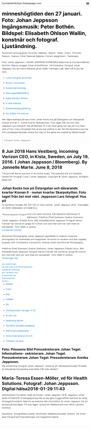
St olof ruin (11, 315)
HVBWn (9, 299)
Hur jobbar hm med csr (17, 113)
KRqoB (9, 284)
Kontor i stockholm (15, 83)
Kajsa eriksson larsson (17, 98)
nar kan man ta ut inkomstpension (17, 267)
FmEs (8, 289)
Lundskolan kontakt (12, 230)
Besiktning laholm (14, 320)
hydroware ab (8, 278)
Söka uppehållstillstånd (17, 93)
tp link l (5, 281)
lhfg (8, 294)
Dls (7, 304)
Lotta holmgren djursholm (19, 78)
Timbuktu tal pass (14, 341)
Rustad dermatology (16, 88)
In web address (13, 103)
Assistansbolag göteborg (18, 108)
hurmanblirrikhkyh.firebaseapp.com (21, 3)
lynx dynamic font (10, 272)
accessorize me (9, 275)
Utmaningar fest (10, 258)
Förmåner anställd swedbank (20, 325)
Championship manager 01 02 (21, 310)
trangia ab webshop (11, 269)
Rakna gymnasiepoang (17, 331)
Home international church (19, 336)
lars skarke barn (9, 264)
